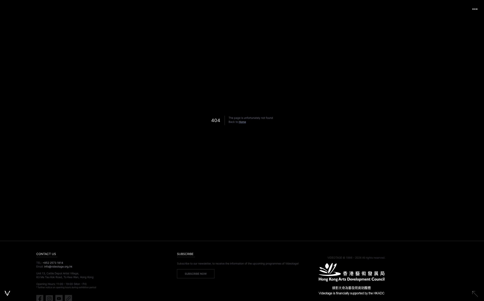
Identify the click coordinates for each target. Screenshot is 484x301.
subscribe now (196, 273)
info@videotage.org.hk (58, 266)
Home (242, 121)
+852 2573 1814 (53, 262)
